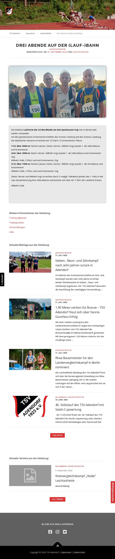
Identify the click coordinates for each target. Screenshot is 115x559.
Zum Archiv (57, 435)
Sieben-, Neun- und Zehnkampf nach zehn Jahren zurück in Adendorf (76, 265)
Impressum (66, 552)
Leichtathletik (57, 49)
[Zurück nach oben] (58, 546)
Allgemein (60, 397)
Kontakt (2, 278)
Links (11, 231)
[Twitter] (65, 532)
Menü (107, 8)
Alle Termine (57, 499)
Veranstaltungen (17, 227)
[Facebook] (50, 532)
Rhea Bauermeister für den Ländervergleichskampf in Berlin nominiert (77, 362)
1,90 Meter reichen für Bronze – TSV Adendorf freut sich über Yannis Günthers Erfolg (80, 312)
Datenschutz (79, 552)
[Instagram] (57, 532)
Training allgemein (18, 217)
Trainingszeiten (16, 222)
